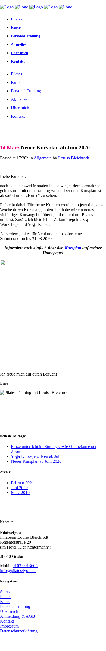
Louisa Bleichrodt (73, 158)
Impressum (9, 626)
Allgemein (43, 158)
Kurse (5, 601)
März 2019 (20, 492)
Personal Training (15, 606)
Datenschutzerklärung (19, 631)
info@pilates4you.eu (18, 570)
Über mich (9, 611)
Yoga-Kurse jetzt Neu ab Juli (35, 456)
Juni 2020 (19, 487)
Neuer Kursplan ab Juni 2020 (36, 461)
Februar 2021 (22, 482)
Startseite (7, 591)
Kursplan (73, 248)
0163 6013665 (25, 565)
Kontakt (7, 621)
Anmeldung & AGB (17, 616)
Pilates (5, 596)
